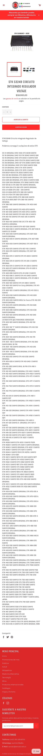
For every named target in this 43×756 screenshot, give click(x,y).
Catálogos (6, 688)
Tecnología (6, 677)
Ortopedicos (7, 670)
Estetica (5, 663)
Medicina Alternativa (10, 674)
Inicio (4, 656)
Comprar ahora (21, 127)
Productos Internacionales (12, 685)
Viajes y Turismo (8, 692)
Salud (4, 667)
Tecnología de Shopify (24, 754)
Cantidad (5, 107)
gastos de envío (12, 99)
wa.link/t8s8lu (17, 743)
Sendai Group (11, 754)
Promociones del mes (10, 660)
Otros (4, 681)
